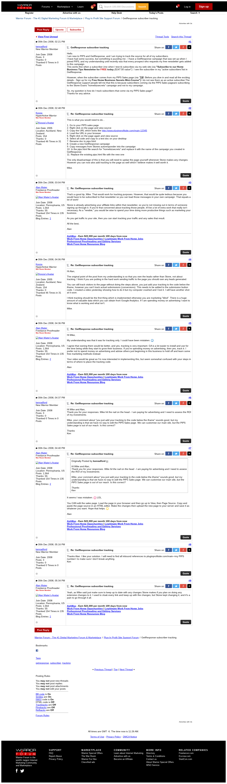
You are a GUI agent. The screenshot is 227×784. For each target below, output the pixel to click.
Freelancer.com (186, 753)
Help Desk (117, 13)
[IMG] (39, 699)
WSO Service (152, 765)
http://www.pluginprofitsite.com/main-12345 (124, 130)
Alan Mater (41, 187)
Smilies (39, 696)
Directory (150, 753)
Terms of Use (97, 736)
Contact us (151, 759)
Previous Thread (103, 669)
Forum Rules (42, 715)
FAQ (51, 753)
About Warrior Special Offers (160, 762)
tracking (66, 663)
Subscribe (75, 29)
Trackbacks (42, 704)
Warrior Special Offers (92, 753)
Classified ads (88, 762)
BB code (40, 694)
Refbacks (41, 710)
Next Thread (126, 669)
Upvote (60, 29)
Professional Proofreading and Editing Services (94, 241)
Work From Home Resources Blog (86, 244)
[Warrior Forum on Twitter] (22, 771)
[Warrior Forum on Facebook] (17, 771)
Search (142, 6)
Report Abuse (55, 756)
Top (116, 669)
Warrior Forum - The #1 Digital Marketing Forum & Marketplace (49, 18)
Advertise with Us (185, 23)
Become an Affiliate (123, 759)
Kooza (39, 113)
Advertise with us (71, 13)
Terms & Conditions (155, 756)
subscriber (55, 663)
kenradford (41, 46)
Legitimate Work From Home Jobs (124, 238)
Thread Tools (162, 36)
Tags (38, 658)
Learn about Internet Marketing (128, 753)
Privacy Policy (113, 736)
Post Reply (43, 29)
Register (29, 13)
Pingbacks (41, 707)
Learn (81, 6)
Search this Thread (181, 36)
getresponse (42, 663)
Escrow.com (185, 756)
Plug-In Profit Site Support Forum (102, 18)
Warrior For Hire (89, 759)
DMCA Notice (130, 736)
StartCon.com (185, 759)
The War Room (88, 756)
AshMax (71, 236)
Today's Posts (156, 13)
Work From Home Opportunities (85, 238)
